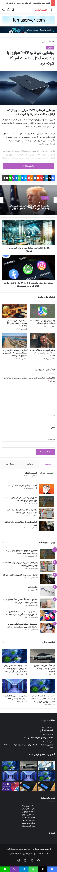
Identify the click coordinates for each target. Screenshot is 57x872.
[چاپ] (3, 178)
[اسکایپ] (25, 178)
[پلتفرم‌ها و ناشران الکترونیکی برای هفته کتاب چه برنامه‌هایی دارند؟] (46, 514)
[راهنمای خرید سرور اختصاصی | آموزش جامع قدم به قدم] (14, 686)
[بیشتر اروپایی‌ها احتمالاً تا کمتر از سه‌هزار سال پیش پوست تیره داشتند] (42, 340)
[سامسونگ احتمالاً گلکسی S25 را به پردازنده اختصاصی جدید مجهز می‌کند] (47, 603)
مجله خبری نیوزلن (28, 814)
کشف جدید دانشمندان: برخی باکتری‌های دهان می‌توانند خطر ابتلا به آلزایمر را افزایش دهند (15, 668)
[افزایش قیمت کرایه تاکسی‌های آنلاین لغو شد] (46, 526)
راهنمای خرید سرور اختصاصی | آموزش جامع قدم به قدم (15, 697)
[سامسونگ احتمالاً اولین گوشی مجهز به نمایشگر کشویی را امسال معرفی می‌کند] (47, 628)
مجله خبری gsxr (28, 817)
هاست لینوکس (17, 849)
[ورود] (13, 11)
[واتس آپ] (19, 178)
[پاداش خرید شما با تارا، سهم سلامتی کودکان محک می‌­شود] (10, 786)
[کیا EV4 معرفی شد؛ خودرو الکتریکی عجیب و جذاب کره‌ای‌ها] (42, 656)
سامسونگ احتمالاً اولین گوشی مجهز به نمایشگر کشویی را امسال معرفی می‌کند (22, 625)
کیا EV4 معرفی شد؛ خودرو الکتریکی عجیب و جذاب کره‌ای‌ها (44, 668)
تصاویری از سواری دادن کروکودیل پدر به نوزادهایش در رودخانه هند (21, 499)
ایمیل (52, 427)
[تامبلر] (44, 178)
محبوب (48, 464)
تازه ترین (29, 464)
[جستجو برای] (3, 11)
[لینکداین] (46, 178)
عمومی (44, 41)
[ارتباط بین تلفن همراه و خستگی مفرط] (46, 489)
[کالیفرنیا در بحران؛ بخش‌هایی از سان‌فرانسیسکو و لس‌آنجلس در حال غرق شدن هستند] (14, 340)
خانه (50, 41)
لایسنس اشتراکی (30, 473)
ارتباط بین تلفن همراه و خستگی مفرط (22, 485)
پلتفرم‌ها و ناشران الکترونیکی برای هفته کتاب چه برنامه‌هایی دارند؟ (22, 511)
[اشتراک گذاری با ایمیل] (7, 178)
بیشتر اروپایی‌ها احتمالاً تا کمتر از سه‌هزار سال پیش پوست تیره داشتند (42, 353)
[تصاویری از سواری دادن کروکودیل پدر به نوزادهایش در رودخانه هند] (46, 501)
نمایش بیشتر (29, 165)
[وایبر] (13, 178)
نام (53, 415)
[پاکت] (28, 178)
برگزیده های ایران (28, 808)
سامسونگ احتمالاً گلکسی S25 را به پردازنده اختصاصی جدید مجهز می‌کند (20, 601)
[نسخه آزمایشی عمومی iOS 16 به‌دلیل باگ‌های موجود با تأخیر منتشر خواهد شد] (47, 615)
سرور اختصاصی (15, 853)
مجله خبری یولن (28, 811)
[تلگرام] (16, 178)
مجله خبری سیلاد (28, 823)
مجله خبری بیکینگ (28, 805)
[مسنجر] (22, 178)
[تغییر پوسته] (8, 11)
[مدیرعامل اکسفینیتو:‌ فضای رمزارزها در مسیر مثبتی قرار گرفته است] (14, 311)
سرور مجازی (29, 849)
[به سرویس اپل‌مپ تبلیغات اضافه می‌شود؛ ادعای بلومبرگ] (42, 311)
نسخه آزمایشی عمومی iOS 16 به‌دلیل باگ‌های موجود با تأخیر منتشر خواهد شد (21, 613)
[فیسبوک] (53, 178)
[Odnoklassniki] (31, 178)
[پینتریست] (41, 178)
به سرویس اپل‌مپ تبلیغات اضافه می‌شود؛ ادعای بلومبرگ (42, 322)
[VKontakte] (35, 178)
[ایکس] (50, 178)
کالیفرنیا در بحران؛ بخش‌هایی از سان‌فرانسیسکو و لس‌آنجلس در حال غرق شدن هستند (15, 353)
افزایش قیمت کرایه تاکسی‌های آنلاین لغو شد (21, 524)
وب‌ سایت (51, 439)
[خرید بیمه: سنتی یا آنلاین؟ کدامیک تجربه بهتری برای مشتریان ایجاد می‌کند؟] (46, 765)
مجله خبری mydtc (28, 820)
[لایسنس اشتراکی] (46, 477)
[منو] (51, 11)
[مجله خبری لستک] (41, 10)
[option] (28, 200)
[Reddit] (38, 178)
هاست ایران (38, 853)
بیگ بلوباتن (32, 587)
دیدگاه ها (10, 464)
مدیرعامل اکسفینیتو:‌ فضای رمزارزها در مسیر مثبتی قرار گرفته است (17, 323)
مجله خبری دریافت (28, 826)
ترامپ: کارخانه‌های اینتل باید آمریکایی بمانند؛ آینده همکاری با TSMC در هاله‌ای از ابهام (28, 207)
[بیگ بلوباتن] (47, 591)
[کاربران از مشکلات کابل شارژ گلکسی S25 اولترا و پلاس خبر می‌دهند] (46, 786)
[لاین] (10, 178)
